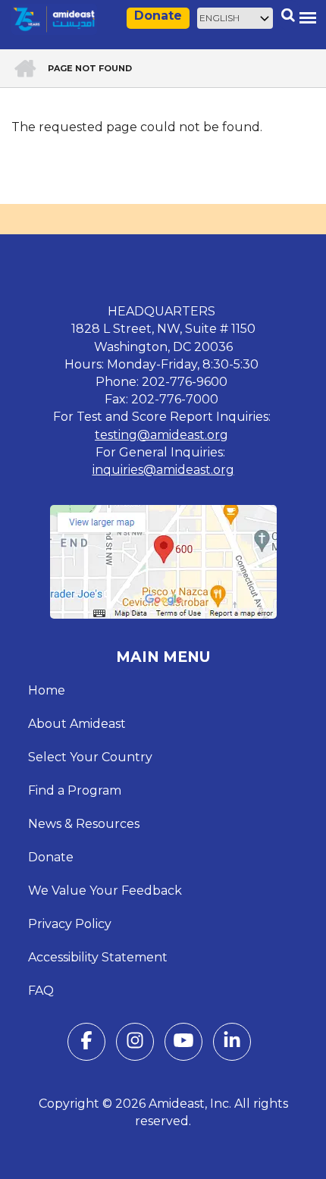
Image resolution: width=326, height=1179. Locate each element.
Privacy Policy (69, 924)
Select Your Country (90, 757)
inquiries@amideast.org (163, 470)
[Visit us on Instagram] (135, 1043)
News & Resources (83, 824)
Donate (158, 15)
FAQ (41, 990)
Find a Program (74, 790)
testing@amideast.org (161, 435)
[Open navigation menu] (308, 17)
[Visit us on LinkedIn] (232, 1043)
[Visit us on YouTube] (183, 1043)
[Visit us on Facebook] (86, 1043)
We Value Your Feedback (105, 890)
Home (46, 690)
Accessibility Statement (98, 957)
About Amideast (77, 723)
